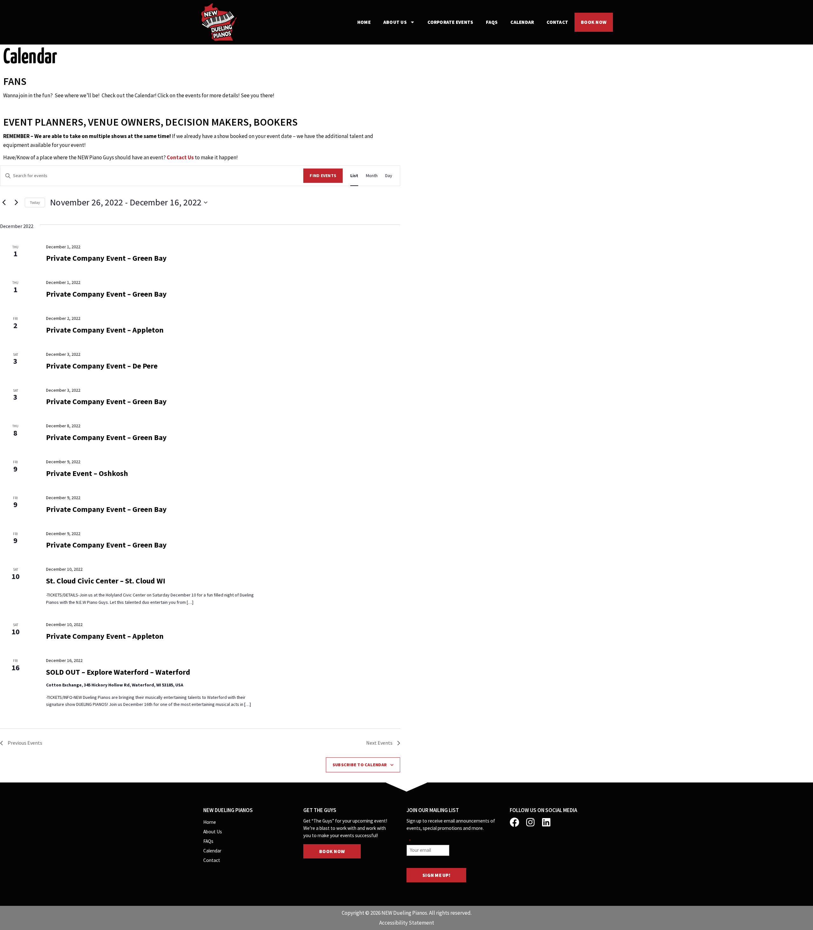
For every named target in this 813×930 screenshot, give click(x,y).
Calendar (522, 22)
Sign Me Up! (436, 875)
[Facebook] (514, 822)
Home (364, 22)
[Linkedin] (546, 822)
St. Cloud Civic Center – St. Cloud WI (105, 581)
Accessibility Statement (406, 922)
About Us (395, 22)
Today (35, 202)
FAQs (492, 22)
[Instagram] (530, 822)
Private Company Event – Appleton (105, 330)
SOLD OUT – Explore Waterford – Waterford (118, 672)
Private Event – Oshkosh (87, 473)
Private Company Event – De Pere (102, 366)
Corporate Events (450, 22)
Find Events (323, 175)
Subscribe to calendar (360, 764)
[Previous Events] (4, 202)
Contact (557, 22)
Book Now (594, 22)
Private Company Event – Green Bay (106, 258)
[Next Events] (16, 202)
